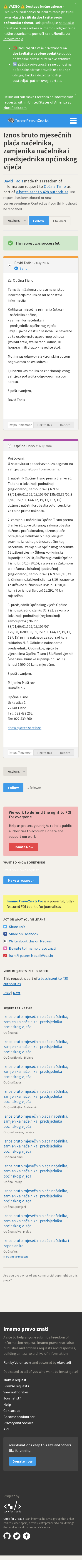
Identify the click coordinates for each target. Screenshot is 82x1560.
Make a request (15, 1380)
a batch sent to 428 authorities (42, 191)
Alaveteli (64, 1362)
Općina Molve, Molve (17, 1232)
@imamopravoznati (16, 1536)
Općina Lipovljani (14, 1207)
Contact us (39, 203)
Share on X (17, 926)
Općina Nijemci (13, 1157)
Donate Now (23, 847)
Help (7, 1404)
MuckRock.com (15, 107)
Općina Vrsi (10, 1251)
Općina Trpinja (12, 1182)
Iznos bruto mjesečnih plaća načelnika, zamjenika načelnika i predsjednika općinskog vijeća (35, 1021)
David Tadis (13, 181)
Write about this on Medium (30, 941)
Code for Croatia (12, 1506)
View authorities (16, 1392)
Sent (23, 268)
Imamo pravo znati (28, 120)
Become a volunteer (19, 1417)
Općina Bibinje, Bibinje (18, 1057)
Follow (38, 221)
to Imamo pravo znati (32, 948)
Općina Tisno (55, 186)
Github (7, 1536)
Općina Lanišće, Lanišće (19, 1132)
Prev (6, 993)
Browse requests (16, 1386)
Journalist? (12, 1398)
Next (16, 993)
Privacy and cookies (18, 1423)
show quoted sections (24, 727)
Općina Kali (10, 1033)
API (6, 1429)
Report (65, 425)
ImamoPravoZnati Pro (25, 901)
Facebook (26, 1536)
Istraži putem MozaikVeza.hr (31, 955)
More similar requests (15, 1256)
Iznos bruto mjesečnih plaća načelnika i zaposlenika (36, 1243)
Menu (73, 120)
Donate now (22, 1461)
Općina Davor (12, 1082)
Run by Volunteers (17, 1362)
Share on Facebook (23, 934)
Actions (14, 220)
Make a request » (21, 880)
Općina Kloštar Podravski (20, 1107)
